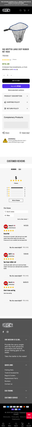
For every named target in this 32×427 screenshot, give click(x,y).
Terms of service (24, 416)
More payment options (16, 90)
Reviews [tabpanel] (13, 169)
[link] (9, 60)
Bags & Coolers (10, 375)
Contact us (8, 384)
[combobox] (22, 219)
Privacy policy (15, 416)
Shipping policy (16, 419)
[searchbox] (16, 211)
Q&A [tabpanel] (20, 169)
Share (7, 133)
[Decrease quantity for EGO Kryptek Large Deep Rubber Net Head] (4, 75)
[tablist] (16, 169)
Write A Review (16, 200)
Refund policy (7, 416)
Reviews (7, 381)
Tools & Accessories (12, 373)
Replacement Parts (11, 378)
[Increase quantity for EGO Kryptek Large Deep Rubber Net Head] (11, 75)
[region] (16, 188)
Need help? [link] (26, 133)
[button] (23, 247)
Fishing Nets (9, 370)
